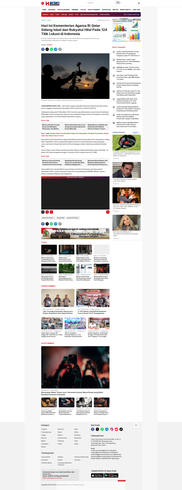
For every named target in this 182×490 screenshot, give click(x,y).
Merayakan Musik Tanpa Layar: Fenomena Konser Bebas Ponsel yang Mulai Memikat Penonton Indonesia (72, 393)
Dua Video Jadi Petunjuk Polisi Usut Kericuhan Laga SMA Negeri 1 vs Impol (128, 77)
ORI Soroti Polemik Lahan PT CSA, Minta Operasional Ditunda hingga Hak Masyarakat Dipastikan (128, 93)
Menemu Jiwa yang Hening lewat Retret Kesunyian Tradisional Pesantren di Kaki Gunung (52, 163)
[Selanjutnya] (107, 212)
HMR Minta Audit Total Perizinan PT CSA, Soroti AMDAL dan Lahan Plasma (128, 69)
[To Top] (136, 425)
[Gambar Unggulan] (75, 76)
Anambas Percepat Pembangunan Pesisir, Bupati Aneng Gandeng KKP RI (129, 85)
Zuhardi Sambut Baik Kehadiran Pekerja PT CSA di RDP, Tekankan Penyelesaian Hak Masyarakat (128, 109)
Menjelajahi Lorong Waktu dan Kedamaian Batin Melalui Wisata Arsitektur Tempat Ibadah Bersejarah (97, 127)
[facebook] (43, 49)
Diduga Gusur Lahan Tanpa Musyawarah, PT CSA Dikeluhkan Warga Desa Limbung (128, 61)
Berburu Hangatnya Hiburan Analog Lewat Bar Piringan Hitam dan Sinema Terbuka (101, 413)
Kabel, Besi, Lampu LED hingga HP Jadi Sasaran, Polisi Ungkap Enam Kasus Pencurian (51, 335)
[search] (118, 2)
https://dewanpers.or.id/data (52, 478)
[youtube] (116, 429)
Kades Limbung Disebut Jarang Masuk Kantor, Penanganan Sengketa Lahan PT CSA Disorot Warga (128, 54)
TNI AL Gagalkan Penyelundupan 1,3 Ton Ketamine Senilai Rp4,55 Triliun (73, 335)
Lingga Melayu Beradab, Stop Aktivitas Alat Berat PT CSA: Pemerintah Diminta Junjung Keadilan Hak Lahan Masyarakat (128, 102)
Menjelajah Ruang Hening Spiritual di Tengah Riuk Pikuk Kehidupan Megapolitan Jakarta (74, 163)
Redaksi (50, 45)
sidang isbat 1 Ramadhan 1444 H (73, 218)
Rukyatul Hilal (60, 218)
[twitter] (47, 49)
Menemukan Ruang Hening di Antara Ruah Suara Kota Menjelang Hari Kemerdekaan (83, 279)
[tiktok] (121, 429)
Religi (49, 20)
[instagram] (111, 429)
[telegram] (55, 49)
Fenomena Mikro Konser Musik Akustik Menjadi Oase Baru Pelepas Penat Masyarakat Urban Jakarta (48, 415)
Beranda (43, 20)
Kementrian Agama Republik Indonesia (48, 218)
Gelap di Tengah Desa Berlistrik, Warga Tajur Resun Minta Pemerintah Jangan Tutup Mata (128, 117)
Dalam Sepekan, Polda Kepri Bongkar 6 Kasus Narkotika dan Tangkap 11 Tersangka (98, 334)
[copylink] (60, 49)
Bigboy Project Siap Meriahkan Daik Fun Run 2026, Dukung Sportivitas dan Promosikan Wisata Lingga (127, 125)
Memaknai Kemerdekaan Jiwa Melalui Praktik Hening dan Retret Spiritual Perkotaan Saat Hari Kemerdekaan (98, 163)
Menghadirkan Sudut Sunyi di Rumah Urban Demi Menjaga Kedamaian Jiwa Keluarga (101, 280)
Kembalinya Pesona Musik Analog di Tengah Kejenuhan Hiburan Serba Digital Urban (66, 414)
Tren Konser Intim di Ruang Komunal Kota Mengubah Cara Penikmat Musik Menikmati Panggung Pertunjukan (83, 415)
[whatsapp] (51, 49)
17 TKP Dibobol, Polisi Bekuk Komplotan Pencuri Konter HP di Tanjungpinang (92, 312)
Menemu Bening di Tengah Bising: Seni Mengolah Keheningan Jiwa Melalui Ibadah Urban (51, 127)
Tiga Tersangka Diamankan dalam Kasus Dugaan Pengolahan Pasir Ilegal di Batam (58, 312)
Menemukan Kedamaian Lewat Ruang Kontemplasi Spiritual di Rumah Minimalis (75, 127)
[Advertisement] (126, 272)
